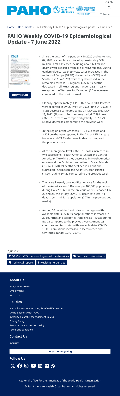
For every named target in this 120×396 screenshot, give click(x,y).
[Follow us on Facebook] (19, 366)
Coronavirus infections (91, 256)
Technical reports (23, 262)
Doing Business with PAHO (24, 312)
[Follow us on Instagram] (26, 366)
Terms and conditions (22, 329)
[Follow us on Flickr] (47, 366)
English (109, 2)
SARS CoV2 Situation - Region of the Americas (40, 256)
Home (11, 27)
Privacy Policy (17, 321)
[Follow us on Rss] (53, 366)
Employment (17, 290)
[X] (12, 366)
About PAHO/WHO (20, 286)
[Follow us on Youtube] (33, 366)
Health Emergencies (52, 262)
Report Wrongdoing (60, 351)
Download (20, 95)
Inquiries (14, 343)
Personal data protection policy (27, 325)
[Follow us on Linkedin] (40, 366)
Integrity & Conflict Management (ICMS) (32, 316)
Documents (25, 27)
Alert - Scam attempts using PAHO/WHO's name (36, 308)
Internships (16, 295)
